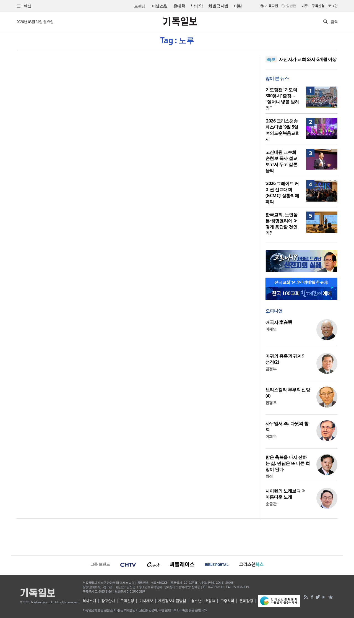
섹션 (27, 5)
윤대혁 (179, 6)
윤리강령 (246, 600)
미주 (304, 5)
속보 (271, 59)
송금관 (271, 503)
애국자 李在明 (279, 322)
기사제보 (146, 600)
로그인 (332, 5)
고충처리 (227, 600)
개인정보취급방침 (172, 600)
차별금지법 (218, 6)
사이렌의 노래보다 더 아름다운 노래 (286, 494)
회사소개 (89, 600)
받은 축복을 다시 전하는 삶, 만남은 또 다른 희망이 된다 (288, 463)
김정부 (271, 368)
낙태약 (197, 6)
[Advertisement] (177, 536)
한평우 (271, 402)
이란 (238, 6)
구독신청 (318, 5)
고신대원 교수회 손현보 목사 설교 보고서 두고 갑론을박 (281, 161)
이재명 (271, 329)
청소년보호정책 (203, 600)
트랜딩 (139, 6)
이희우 (271, 436)
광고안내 (108, 600)
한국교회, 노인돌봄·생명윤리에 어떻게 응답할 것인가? (282, 224)
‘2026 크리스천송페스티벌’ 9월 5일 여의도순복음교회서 (283, 130)
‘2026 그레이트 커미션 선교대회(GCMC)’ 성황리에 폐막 (282, 192)
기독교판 (271, 5)
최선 (269, 476)
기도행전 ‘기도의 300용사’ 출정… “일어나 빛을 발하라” (282, 99)
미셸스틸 (160, 6)
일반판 (291, 5)
